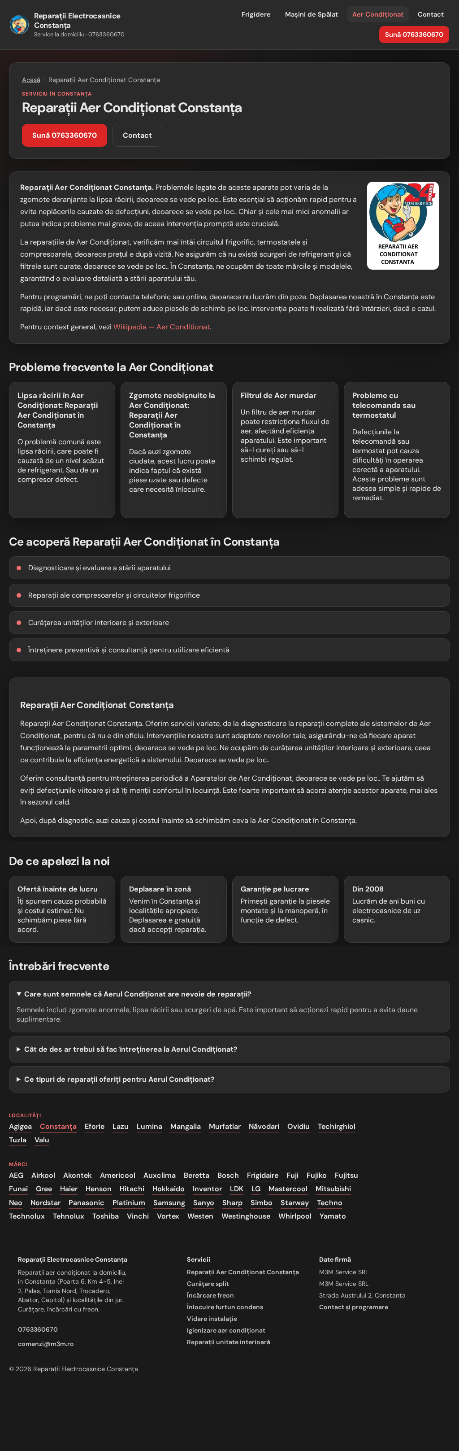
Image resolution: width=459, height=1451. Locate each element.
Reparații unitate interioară (228, 1342)
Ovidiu (298, 1126)
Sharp (232, 1202)
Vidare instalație (212, 1319)
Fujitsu (346, 1175)
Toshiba (105, 1216)
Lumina (149, 1126)
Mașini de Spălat (311, 14)
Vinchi (138, 1216)
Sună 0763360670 (414, 34)
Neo (15, 1202)
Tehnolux (68, 1216)
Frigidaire (262, 1175)
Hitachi (132, 1189)
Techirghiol (336, 1126)
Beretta (196, 1175)
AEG (16, 1175)
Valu (42, 1140)
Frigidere (256, 14)
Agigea (20, 1126)
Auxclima (159, 1175)
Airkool (43, 1175)
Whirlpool (295, 1216)
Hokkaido (168, 1189)
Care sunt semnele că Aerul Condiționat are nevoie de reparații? (137, 994)
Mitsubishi (333, 1189)
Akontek (77, 1175)
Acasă (31, 79)
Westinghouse (245, 1216)
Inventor (207, 1189)
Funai (18, 1189)
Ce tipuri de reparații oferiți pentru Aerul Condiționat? (119, 1079)
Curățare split (208, 1284)
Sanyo (203, 1202)
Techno (329, 1202)
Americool (117, 1175)
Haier (69, 1189)
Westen (200, 1216)
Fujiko (317, 1175)
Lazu (121, 1126)
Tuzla (17, 1140)
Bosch (228, 1175)
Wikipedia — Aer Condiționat (161, 327)
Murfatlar (225, 1126)
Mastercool (287, 1189)
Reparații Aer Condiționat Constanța (243, 1272)
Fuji (292, 1175)
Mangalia (185, 1126)
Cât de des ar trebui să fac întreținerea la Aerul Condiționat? (131, 1049)
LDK (236, 1189)
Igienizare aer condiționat (226, 1330)
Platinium (129, 1202)
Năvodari (264, 1126)
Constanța (58, 1126)
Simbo (262, 1202)
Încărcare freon (210, 1295)
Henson (99, 1189)
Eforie (94, 1126)
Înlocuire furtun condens (225, 1307)
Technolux (27, 1216)
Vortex (168, 1216)
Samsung (169, 1202)
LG (255, 1189)
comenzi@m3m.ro (46, 1344)
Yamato (333, 1216)
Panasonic (86, 1202)
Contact (431, 14)
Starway (295, 1202)
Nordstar (45, 1202)
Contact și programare (353, 1307)
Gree (44, 1189)
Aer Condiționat (377, 14)
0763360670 (38, 1329)
